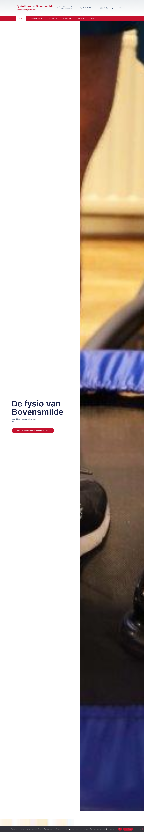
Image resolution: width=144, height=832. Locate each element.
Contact (93, 18)
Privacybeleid (128, 829)
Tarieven (80, 18)
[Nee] (141, 829)
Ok (120, 829)
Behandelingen (34, 18)
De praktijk (67, 18)
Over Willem (52, 18)
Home (21, 18)
